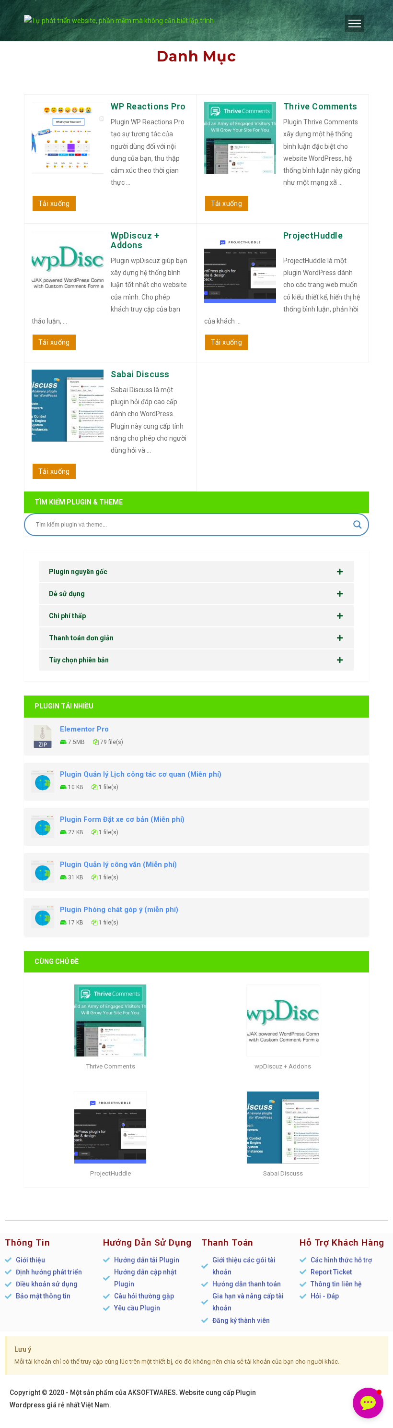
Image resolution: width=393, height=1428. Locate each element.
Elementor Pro (84, 729)
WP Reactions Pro (148, 106)
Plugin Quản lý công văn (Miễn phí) (118, 864)
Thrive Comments (320, 106)
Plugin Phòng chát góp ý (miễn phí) (119, 909)
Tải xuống (54, 203)
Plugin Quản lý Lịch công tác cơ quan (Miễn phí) (140, 774)
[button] (368, 1403)
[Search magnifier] (357, 524)
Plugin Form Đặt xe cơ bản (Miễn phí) (122, 819)
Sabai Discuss (140, 374)
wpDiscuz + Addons (135, 240)
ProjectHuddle (313, 235)
